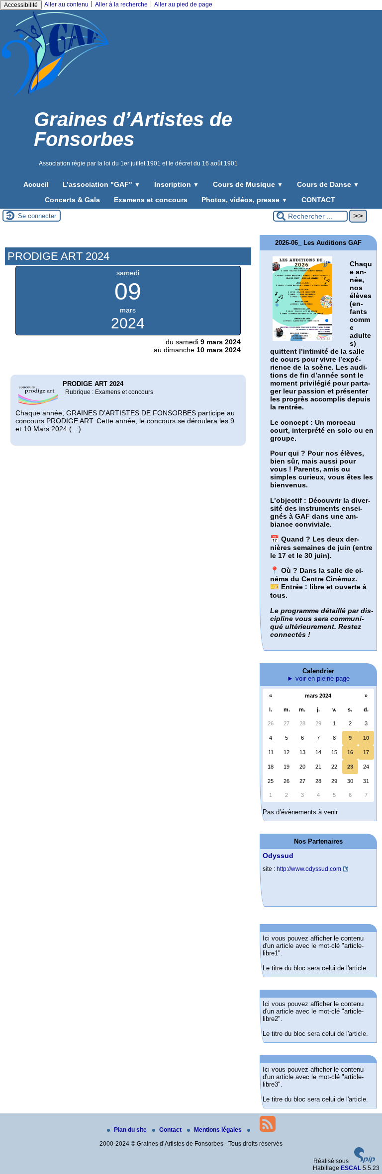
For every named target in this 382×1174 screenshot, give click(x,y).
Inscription (176, 184)
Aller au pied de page (183, 4)
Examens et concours (151, 200)
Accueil (36, 184)
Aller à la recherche (121, 4)
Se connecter (37, 216)
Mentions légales (218, 1129)
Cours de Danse (328, 184)
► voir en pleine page (318, 678)
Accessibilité (21, 4)
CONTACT (318, 200)
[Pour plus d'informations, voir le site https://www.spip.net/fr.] (364, 1161)
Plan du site (131, 1129)
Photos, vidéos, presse (244, 200)
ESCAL (351, 1168)
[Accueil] (55, 95)
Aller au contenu (66, 4)
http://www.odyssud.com (309, 868)
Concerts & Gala (72, 200)
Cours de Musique (248, 184)
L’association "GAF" (101, 184)
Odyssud (278, 856)
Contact (171, 1129)
